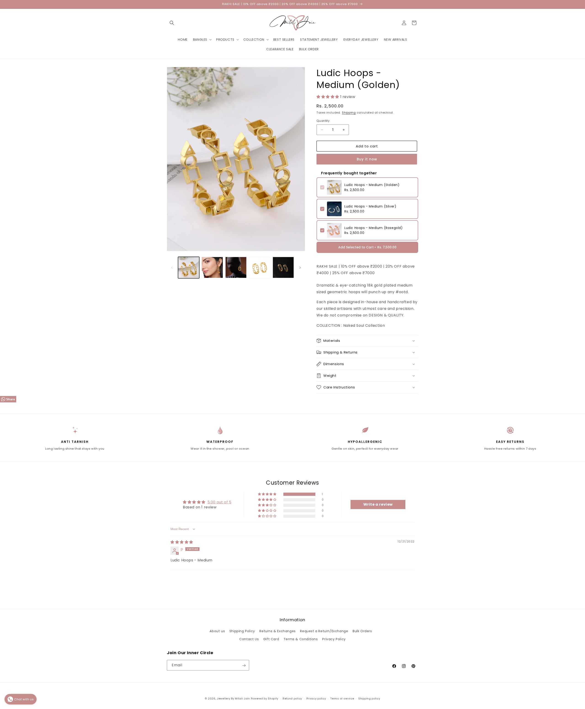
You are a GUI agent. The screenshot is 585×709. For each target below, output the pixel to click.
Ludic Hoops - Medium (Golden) (371, 185)
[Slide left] (172, 268)
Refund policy (292, 698)
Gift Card (271, 639)
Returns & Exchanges (277, 631)
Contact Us (249, 639)
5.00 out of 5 (219, 502)
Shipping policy (369, 698)
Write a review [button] (378, 504)
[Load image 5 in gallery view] (283, 267)
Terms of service (342, 698)
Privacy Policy (334, 639)
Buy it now (367, 159)
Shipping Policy (242, 631)
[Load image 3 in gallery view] (236, 267)
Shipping (349, 112)
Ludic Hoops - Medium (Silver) (370, 206)
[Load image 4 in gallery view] (259, 267)
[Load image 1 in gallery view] (188, 267)
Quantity (323, 121)
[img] (181, 542)
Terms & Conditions (301, 639)
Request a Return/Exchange (324, 631)
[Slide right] (300, 268)
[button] (172, 23)
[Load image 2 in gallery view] (212, 267)
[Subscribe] (244, 665)
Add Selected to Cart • (367, 247)
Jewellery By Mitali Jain (233, 698)
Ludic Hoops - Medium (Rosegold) (373, 228)
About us (217, 631)
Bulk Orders (362, 631)
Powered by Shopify (265, 698)
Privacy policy (316, 698)
